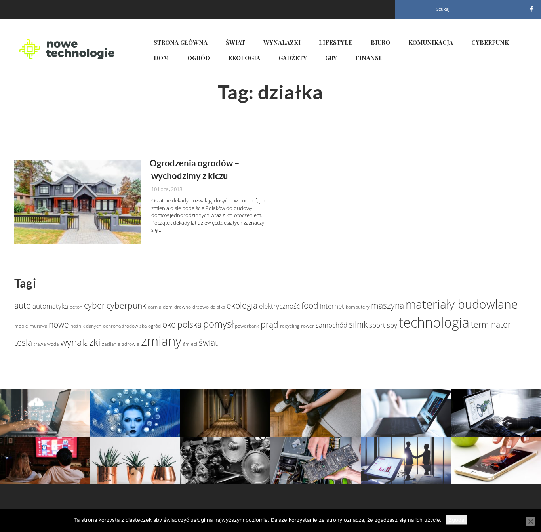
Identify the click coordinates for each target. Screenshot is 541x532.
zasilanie (111, 344)
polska (189, 324)
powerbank (247, 325)
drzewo (200, 306)
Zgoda (456, 520)
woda (53, 344)
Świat (235, 42)
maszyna (387, 305)
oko (169, 324)
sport (377, 325)
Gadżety (292, 58)
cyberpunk (126, 305)
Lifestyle (335, 42)
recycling (289, 325)
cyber (94, 305)
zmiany (161, 341)
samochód (331, 325)
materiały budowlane (462, 304)
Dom (161, 58)
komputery (358, 306)
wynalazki (80, 342)
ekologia (242, 305)
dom (168, 306)
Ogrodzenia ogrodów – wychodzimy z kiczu (195, 169)
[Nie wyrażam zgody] (530, 521)
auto (22, 305)
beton (76, 306)
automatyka (50, 306)
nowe (59, 324)
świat (208, 342)
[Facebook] (531, 9)
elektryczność (279, 306)
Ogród (198, 58)
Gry (331, 58)
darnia (154, 306)
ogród (154, 325)
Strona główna (181, 42)
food (309, 305)
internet (332, 306)
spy (392, 325)
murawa (38, 325)
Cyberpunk (490, 42)
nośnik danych (85, 325)
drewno (182, 306)
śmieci (190, 344)
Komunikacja (430, 42)
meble (21, 325)
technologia (434, 322)
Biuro (380, 42)
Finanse (369, 58)
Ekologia (244, 58)
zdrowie (130, 344)
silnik (358, 324)
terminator (491, 324)
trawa (40, 344)
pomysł (218, 323)
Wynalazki (282, 42)
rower (307, 325)
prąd (269, 324)
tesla (23, 342)
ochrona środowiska (125, 325)
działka (217, 306)
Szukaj (443, 9)
